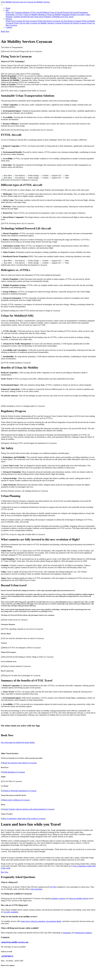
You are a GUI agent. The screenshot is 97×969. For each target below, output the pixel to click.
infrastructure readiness (83, 933)
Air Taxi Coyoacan (30, 21)
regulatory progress (58, 898)
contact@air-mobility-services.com (14, 942)
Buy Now (4, 872)
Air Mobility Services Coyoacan (50, 23)
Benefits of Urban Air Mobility (49, 15)
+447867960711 (7, 956)
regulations (67, 933)
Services (9, 19)
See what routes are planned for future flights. (18, 742)
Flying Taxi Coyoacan (14, 21)
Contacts (9, 27)
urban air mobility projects (78, 898)
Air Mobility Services (42, 2)
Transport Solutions (22, 12)
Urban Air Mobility (30, 15)
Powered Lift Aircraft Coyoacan (74, 23)
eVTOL (53, 887)
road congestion (36, 889)
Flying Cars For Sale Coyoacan (25, 23)
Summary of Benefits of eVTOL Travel (58, 17)
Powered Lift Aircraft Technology (75, 12)
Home (8, 8)
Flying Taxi (10, 12)
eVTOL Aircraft (36, 12)
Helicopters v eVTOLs (14, 15)
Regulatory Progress (69, 15)
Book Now (5, 31)
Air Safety (81, 15)
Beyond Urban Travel (35, 17)
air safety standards (11, 912)
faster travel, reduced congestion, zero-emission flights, (41, 921)
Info (7, 10)
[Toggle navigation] (2, 4)
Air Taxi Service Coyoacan (71, 21)
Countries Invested (20, 17)
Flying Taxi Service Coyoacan (48, 21)
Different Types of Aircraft (52, 12)
